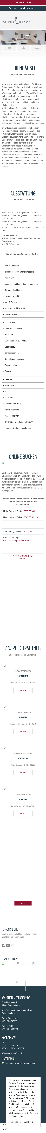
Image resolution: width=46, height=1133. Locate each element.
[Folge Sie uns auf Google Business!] (8, 946)
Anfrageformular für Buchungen (23, 557)
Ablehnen (28, 1122)
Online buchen (23, 3)
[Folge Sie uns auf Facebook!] (4, 946)
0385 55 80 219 (31, 517)
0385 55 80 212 (31, 511)
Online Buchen (30, 8)
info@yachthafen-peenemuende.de (17, 1010)
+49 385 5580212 (28, 765)
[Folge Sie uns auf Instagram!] (13, 946)
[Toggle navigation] (41, 21)
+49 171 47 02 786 (17, 8)
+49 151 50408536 (28, 806)
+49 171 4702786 (30, 724)
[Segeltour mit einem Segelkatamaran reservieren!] (3, 964)
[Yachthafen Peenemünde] (16, 21)
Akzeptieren (15, 1122)
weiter (23, 690)
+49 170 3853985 (29, 683)
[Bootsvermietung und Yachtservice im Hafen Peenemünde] (38, 968)
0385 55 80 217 (29, 531)
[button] (3, 37)
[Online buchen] (25, 1129)
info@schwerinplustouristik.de (16, 540)
